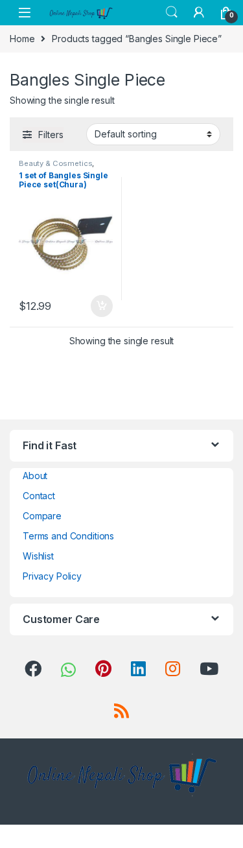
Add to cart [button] (102, 306)
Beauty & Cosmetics (55, 163)
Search (172, 12)
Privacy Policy (52, 576)
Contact (39, 495)
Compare (42, 515)
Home (22, 38)
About (35, 475)
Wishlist (38, 555)
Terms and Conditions (68, 535)
